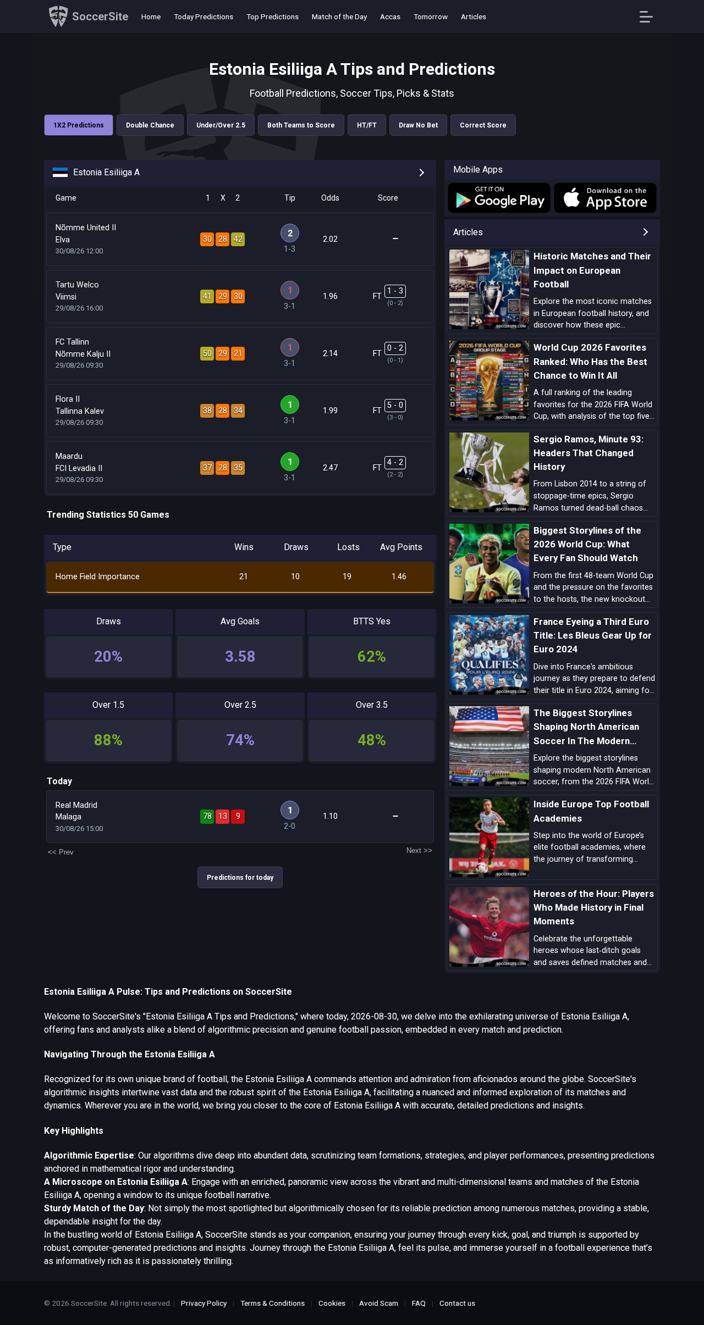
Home (151, 16)
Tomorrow (431, 16)
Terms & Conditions (272, 1303)
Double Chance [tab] (150, 125)
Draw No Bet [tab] (418, 125)
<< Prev (61, 852)
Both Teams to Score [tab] (301, 125)
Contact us (457, 1303)
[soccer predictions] (498, 198)
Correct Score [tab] (483, 125)
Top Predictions (272, 16)
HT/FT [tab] (367, 125)
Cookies (331, 1303)
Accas (390, 16)
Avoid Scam (378, 1303)
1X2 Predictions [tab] (78, 125)
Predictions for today (240, 878)
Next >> (419, 850)
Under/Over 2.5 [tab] (220, 125)
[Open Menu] (650, 16)
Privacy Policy (204, 1303)
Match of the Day (339, 16)
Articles (473, 16)
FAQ (419, 1303)
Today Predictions (203, 16)
